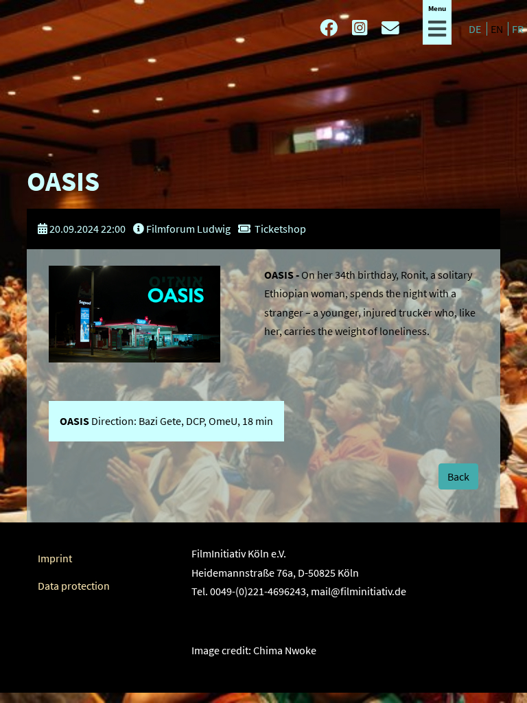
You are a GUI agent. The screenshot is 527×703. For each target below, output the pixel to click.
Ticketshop (280, 228)
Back (458, 476)
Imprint (55, 558)
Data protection (74, 585)
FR (518, 29)
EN (498, 29)
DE (476, 29)
